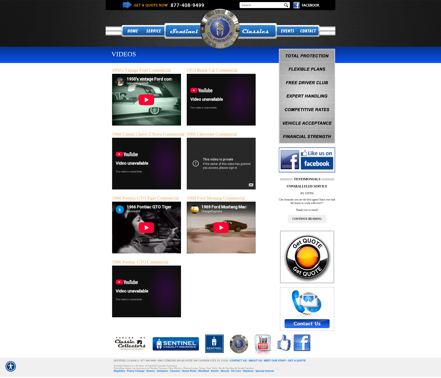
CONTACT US (238, 360)
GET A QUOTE (297, 360)
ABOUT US (255, 360)
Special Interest (264, 370)
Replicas (248, 370)
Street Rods (189, 370)
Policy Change (135, 370)
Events (151, 370)
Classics (175, 370)
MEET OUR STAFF (275, 360)
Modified (203, 370)
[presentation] (307, 219)
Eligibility (119, 370)
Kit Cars (236, 370)
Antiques (162, 370)
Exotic (215, 370)
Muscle (225, 370)
